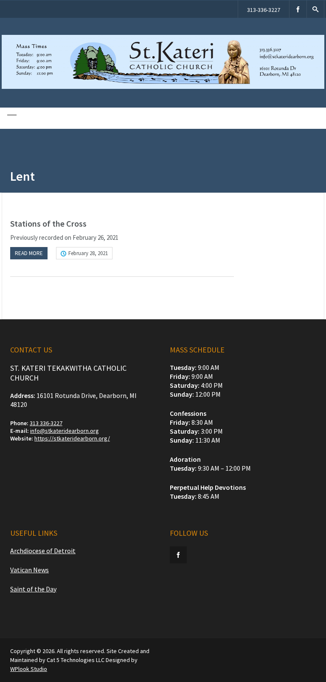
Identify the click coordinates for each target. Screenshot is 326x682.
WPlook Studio (28, 669)
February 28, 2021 (88, 253)
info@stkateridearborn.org (64, 431)
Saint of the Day (33, 589)
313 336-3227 (46, 423)
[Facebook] (297, 9)
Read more (29, 253)
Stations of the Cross (48, 223)
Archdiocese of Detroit (43, 550)
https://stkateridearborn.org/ (72, 438)
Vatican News (29, 569)
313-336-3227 (263, 10)
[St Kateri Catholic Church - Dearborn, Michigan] (163, 87)
